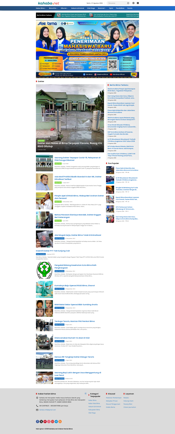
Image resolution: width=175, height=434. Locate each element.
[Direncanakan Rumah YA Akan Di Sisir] (44, 341)
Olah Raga (92, 413)
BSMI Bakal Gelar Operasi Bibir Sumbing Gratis (76, 304)
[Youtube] (52, 421)
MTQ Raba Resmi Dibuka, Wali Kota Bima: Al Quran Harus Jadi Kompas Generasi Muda (121, 147)
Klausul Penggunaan (113, 404)
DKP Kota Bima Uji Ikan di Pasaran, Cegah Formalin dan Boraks (120, 133)
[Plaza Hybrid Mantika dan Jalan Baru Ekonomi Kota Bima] (110, 170)
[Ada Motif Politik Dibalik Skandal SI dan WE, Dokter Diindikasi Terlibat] (44, 181)
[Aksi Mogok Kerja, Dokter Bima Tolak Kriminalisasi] (44, 238)
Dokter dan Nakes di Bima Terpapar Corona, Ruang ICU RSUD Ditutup (70, 145)
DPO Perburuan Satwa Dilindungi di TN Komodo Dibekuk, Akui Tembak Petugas (127, 208)
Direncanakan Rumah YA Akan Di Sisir (72, 338)
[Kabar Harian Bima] (48, 3)
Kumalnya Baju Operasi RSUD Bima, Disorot (75, 285)
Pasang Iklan (128, 404)
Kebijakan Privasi (112, 401)
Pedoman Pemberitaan (114, 398)
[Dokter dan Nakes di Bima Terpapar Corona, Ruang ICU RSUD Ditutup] (70, 118)
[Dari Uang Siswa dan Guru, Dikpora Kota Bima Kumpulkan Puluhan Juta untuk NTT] (74, 15)
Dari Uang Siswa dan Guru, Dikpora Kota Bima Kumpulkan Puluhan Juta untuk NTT (88, 15)
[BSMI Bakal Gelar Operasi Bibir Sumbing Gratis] (44, 308)
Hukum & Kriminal (95, 406)
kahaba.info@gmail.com (47, 410)
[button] (128, 3)
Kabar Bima (41, 140)
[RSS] (60, 421)
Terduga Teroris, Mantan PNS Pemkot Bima (75, 321)
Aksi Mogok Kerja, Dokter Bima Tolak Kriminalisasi (78, 235)
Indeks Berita (110, 407)
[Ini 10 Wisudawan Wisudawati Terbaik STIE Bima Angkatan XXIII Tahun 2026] (110, 180)
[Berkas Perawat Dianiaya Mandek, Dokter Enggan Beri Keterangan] (44, 219)
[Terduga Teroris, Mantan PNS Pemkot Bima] (44, 325)
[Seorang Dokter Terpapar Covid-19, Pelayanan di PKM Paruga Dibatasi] (44, 162)
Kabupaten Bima (94, 410)
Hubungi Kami (128, 401)
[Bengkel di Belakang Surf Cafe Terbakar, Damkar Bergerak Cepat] (110, 190)
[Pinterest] (45, 421)
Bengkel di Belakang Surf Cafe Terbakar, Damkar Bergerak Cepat (127, 189)
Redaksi (126, 398)
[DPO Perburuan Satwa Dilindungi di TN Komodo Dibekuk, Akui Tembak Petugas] (110, 209)
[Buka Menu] (138, 3)
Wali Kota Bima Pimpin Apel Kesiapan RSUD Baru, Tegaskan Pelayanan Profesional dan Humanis (57, 15)
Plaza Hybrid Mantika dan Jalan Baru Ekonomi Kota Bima (121, 111)
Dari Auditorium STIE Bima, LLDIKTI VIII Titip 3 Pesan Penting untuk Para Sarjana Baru (121, 155)
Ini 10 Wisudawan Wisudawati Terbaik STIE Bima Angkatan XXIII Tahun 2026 (121, 140)
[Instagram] (48, 421)
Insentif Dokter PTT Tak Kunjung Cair (53, 251)
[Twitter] (41, 421)
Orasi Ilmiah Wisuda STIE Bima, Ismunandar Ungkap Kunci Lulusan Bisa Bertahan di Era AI (122, 126)
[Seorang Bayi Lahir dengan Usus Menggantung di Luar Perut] (44, 378)
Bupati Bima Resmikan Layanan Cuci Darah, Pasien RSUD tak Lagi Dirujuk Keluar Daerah (122, 15)
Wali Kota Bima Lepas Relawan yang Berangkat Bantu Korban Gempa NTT (121, 119)
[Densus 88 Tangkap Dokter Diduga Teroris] (44, 360)
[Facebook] (37, 421)
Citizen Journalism (130, 407)
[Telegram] (56, 421)
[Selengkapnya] (85, 393)
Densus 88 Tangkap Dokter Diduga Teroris (74, 357)
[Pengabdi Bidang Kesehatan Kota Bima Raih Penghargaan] (44, 270)
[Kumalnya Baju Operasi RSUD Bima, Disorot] (44, 289)
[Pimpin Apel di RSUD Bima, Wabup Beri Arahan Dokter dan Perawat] (44, 200)
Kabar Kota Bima (59, 238)
